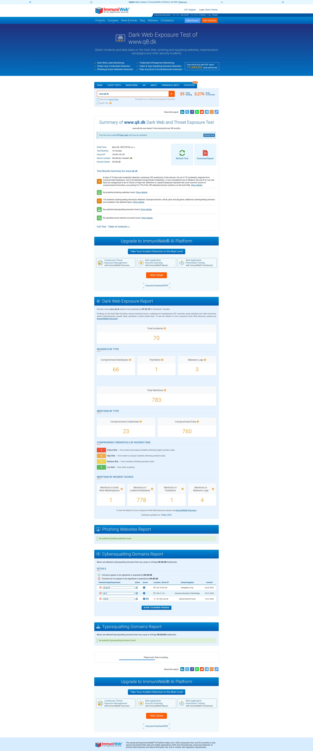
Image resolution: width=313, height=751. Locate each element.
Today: (209, 15)
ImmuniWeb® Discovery (107, 319)
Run (171, 94)
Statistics (190, 84)
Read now (175, 2)
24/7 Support (190, 10)
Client (207, 10)
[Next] (283, 2)
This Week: (194, 15)
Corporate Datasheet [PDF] (156, 285)
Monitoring (132, 85)
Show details (196, 185)
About (154, 85)
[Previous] (30, 2)
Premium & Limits (170, 85)
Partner (214, 10)
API (144, 85)
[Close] (222, 2)
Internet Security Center (162, 15)
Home (99, 85)
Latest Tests (114, 85)
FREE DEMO (156, 275)
